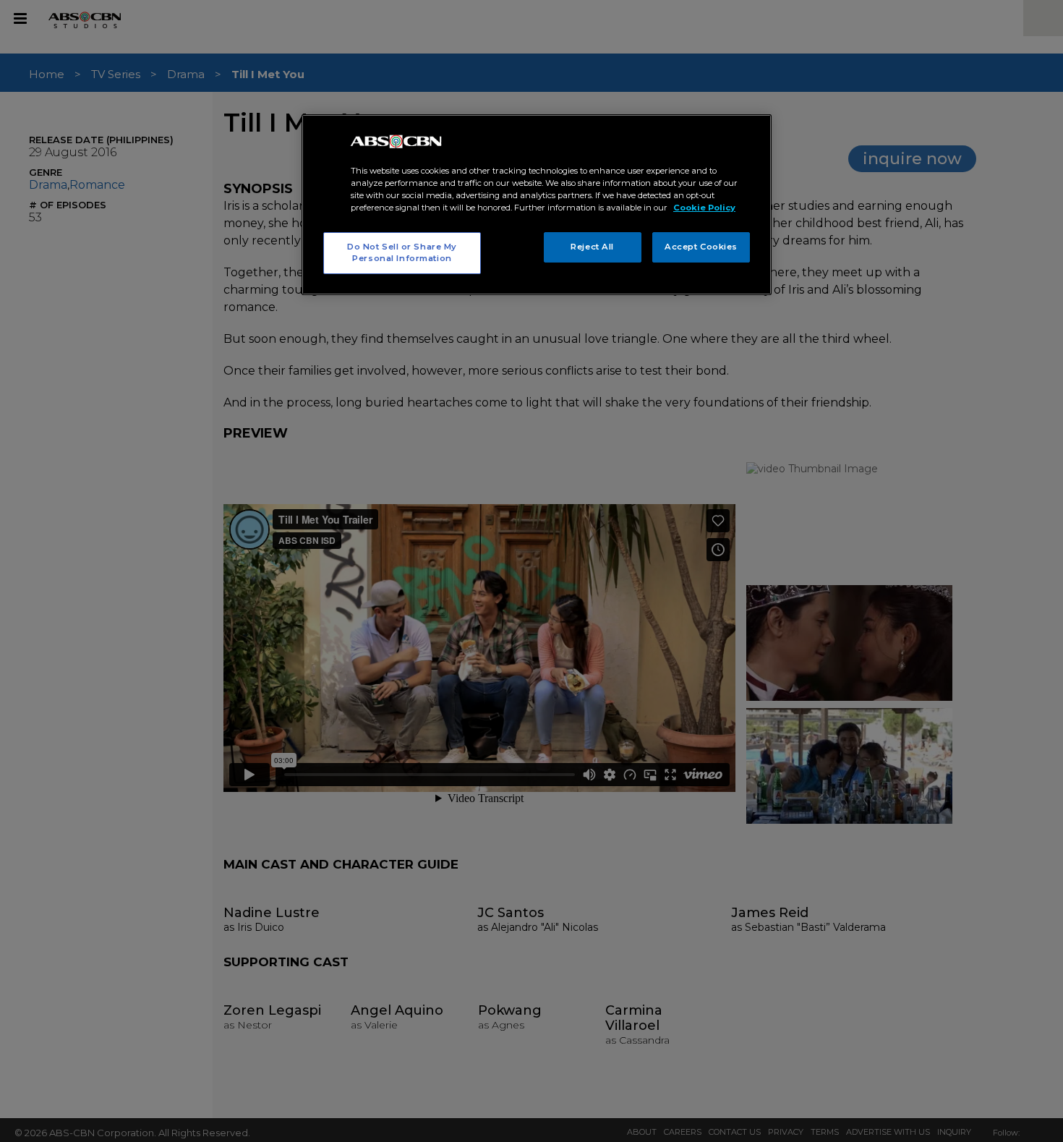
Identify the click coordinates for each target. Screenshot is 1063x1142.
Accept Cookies (701, 247)
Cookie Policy (704, 208)
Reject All (592, 247)
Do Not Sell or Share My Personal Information (402, 252)
